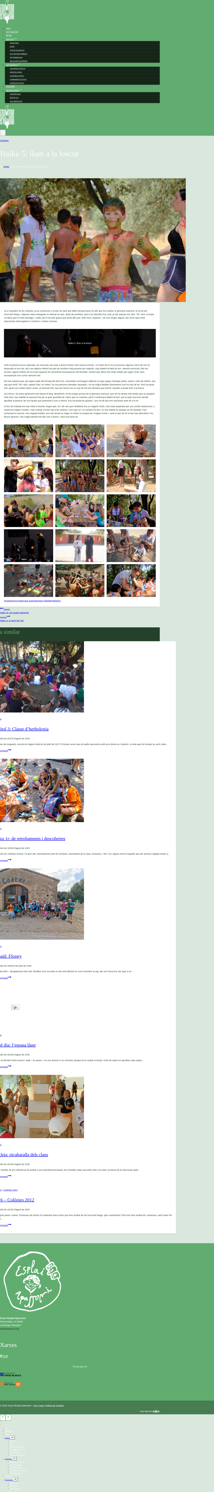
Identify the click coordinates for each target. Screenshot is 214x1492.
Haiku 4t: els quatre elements (14, 611)
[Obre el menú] (3, 133)
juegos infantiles (44, 601)
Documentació (16, 101)
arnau (6, 166)
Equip (12, 47)
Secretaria (9, 1480)
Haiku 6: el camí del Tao (12, 619)
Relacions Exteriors (18, 61)
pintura (57, 601)
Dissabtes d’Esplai (17, 69)
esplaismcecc (11, 601)
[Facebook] (1, 1357)
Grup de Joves (16, 72)
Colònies (4, 140)
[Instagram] (6, 1357)
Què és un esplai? (17, 50)
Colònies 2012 (10, 1190)
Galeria (10, 86)
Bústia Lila (14, 98)
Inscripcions (15, 94)
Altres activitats (17, 83)
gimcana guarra (27, 601)
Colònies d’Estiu (17, 76)
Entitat (7, 1438)
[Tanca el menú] (0, 1423)
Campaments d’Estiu (18, 79)
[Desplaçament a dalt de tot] (3, 1417)
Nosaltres (14, 43)
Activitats (8, 1459)
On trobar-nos (16, 57)
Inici (8, 28)
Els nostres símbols (18, 54)
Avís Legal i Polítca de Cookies (48, 1405)
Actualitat (12, 32)
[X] (3, 1357)
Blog (9, 35)
